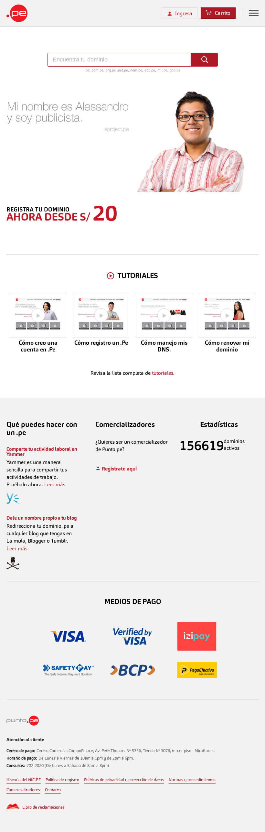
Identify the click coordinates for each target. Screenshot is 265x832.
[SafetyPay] (68, 671)
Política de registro (62, 780)
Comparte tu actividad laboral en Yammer (41, 452)
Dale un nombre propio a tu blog (41, 518)
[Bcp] (132, 671)
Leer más (54, 484)
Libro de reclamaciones (43, 807)
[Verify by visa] (132, 637)
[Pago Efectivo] (197, 671)
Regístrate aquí (119, 468)
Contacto (53, 790)
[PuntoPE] (22, 723)
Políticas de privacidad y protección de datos (124, 780)
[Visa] (68, 637)
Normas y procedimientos (192, 780)
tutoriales (162, 373)
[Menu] (254, 13)
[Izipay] (197, 637)
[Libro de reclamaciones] (14, 808)
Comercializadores (23, 790)
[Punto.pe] (28, 13)
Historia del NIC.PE (23, 780)
